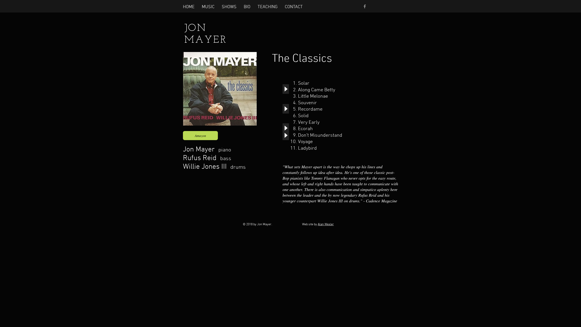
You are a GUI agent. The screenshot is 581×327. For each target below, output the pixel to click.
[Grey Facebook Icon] (364, 6)
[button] (208, 7)
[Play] (286, 89)
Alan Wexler (326, 224)
